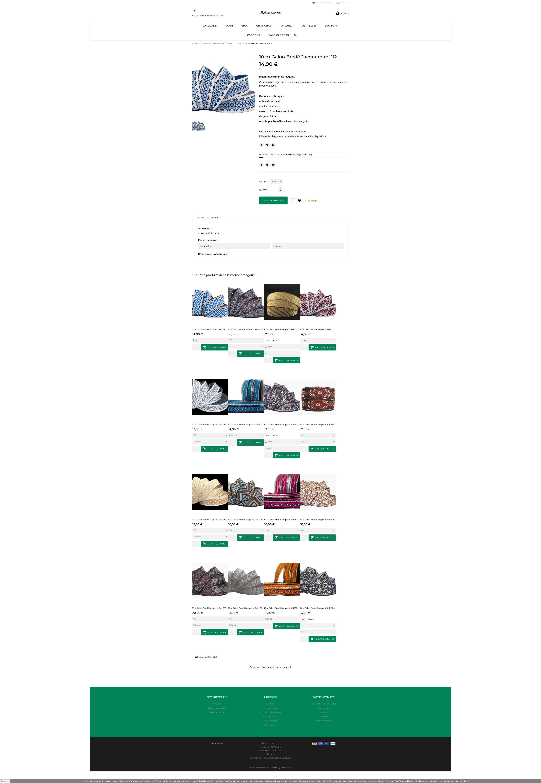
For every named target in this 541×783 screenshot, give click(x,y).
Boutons (331, 25)
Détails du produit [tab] (208, 218)
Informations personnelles (324, 704)
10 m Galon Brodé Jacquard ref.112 (316, 329)
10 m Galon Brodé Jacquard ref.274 (209, 519)
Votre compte (324, 697)
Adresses (324, 716)
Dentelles (309, 25)
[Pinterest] (273, 145)
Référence (203, 228)
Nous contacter (270, 721)
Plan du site (270, 725)
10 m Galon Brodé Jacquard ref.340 (281, 329)
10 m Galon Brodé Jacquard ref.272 (209, 424)
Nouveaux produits (217, 708)
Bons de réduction (323, 721)
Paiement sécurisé (270, 716)
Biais (244, 25)
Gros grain (264, 25)
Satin (229, 25)
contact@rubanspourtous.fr (207, 15)
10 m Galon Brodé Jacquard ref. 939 (245, 329)
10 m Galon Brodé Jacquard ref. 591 (209, 608)
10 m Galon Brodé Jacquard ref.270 (245, 608)
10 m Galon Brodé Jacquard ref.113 (208, 329)
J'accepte (5, 781)
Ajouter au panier (273, 200)
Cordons (253, 35)
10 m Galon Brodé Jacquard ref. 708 (317, 519)
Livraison (270, 704)
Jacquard (210, 25)
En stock (202, 233)
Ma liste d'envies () (324, 3)
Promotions (217, 704)
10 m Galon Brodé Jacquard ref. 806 (317, 608)
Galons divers (278, 35)
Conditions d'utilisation (270, 712)
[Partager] (261, 145)
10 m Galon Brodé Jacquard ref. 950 (317, 424)
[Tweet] (267, 145)
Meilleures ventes (217, 712)
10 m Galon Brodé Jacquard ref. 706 (245, 519)
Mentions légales (270, 708)
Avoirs (324, 712)
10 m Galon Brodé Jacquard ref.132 (244, 424)
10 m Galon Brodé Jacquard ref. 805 (281, 424)
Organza (287, 25)
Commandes (324, 708)
